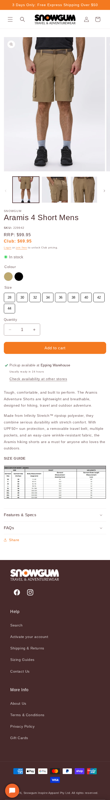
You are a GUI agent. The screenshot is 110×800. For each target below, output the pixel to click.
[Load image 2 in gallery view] (55, 190)
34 (48, 296)
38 (73, 296)
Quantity (10, 320)
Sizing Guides (22, 660)
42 (99, 296)
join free (21, 247)
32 (35, 296)
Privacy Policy (22, 726)
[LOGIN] (86, 19)
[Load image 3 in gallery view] (84, 190)
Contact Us (20, 671)
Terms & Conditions (27, 715)
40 (86, 296)
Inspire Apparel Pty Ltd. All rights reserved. (68, 792)
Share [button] (14, 540)
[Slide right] (104, 190)
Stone (8, 276)
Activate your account (29, 637)
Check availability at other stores (38, 379)
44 (9, 307)
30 (22, 296)
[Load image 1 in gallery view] (26, 190)
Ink (18, 276)
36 (61, 296)
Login (8, 247)
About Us (18, 703)
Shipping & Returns (27, 648)
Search (16, 625)
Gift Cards (19, 738)
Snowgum (30, 792)
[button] (10, 19)
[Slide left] (5, 190)
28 (9, 296)
